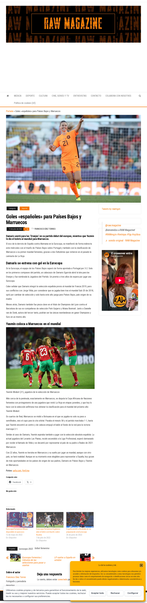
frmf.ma (25, 470)
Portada (9, 111)
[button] (141, 565)
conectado (62, 579)
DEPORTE (30, 95)
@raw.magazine (113, 225)
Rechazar (115, 593)
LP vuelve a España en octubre (64, 558)
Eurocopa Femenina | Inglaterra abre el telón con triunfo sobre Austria (48, 532)
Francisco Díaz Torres (45, 229)
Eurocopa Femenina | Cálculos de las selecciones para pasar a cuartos (33, 561)
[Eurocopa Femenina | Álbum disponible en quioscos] (19, 520)
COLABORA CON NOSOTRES (118, 95)
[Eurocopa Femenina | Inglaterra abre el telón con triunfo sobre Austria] (49, 520)
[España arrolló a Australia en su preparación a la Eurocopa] (80, 520)
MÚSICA (17, 95)
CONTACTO (96, 95)
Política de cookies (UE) (25, 103)
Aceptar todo (97, 593)
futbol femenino (41, 548)
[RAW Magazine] (8, 95)
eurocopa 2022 (26, 548)
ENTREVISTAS (80, 95)
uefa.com (17, 470)
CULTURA (43, 95)
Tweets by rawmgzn (111, 209)
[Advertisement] (73, 64)
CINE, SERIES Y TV (60, 95)
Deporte (24, 208)
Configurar (132, 593)
